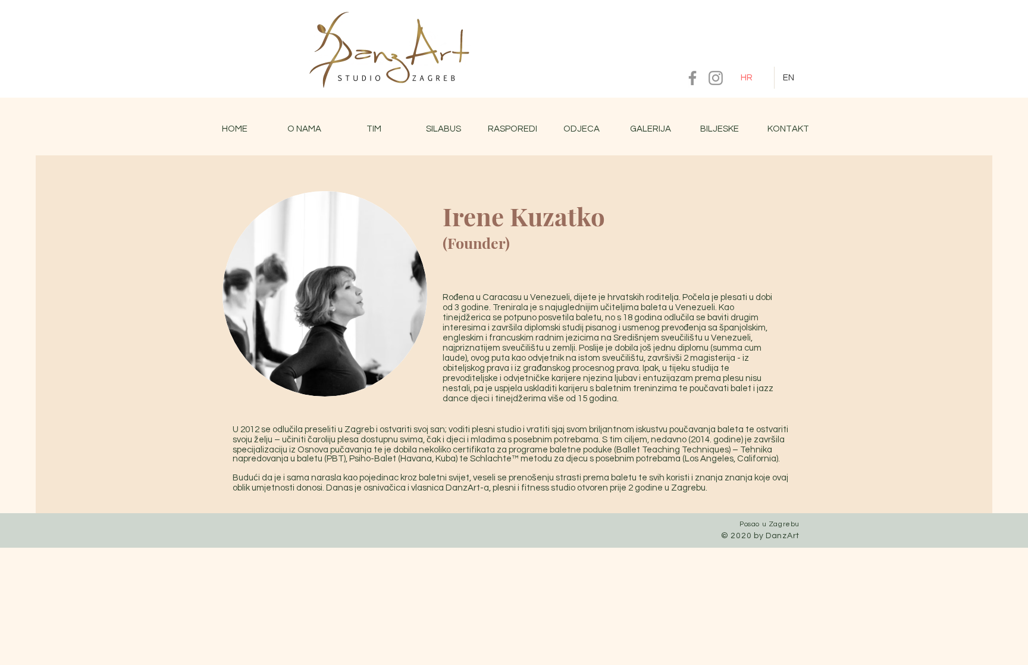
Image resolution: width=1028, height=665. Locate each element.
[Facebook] (692, 78)
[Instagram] (715, 78)
